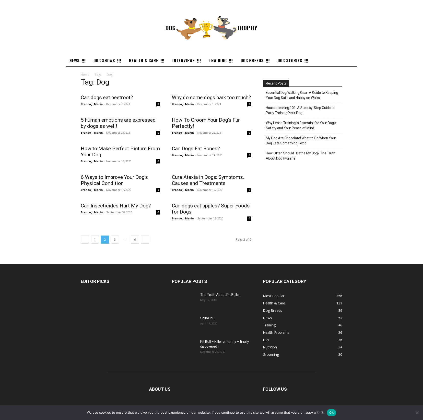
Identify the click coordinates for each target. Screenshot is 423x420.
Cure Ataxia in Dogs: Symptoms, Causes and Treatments (208, 180)
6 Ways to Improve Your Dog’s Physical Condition (114, 180)
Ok (331, 412)
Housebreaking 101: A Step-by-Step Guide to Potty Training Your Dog (300, 110)
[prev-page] (85, 240)
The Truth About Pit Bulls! (219, 295)
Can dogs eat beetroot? (107, 97)
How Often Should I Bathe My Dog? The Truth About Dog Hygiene (300, 155)
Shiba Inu (207, 318)
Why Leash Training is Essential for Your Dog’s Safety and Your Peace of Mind (301, 125)
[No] (416, 412)
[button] (317, 60)
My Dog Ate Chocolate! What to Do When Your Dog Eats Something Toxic (301, 140)
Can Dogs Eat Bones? (196, 148)
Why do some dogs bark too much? (211, 97)
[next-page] (145, 240)
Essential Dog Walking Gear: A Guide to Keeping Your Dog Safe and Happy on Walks (302, 95)
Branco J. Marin (92, 104)
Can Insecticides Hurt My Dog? (116, 206)
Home (85, 75)
